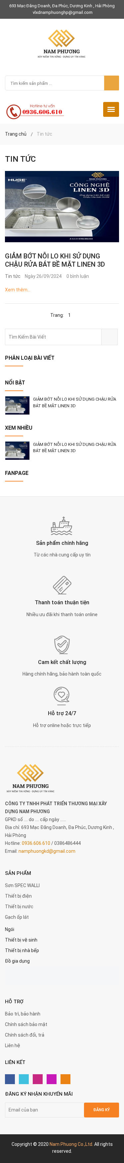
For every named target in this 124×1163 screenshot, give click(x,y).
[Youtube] (38, 1079)
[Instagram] (52, 1079)
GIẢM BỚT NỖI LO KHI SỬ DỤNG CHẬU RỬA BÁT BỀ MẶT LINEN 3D (55, 260)
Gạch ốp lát (17, 917)
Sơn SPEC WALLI (22, 885)
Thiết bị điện (18, 896)
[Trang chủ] (62, 43)
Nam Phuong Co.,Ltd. (71, 1144)
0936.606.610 (36, 843)
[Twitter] (24, 1079)
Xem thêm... (17, 289)
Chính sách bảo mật (26, 1024)
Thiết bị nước (19, 906)
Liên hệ (12, 1045)
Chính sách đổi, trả (24, 1035)
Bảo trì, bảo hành (22, 1013)
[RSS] (65, 1079)
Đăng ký (101, 1110)
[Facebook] (10, 1079)
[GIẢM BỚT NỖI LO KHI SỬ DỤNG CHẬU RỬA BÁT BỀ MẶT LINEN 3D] (62, 206)
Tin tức (13, 276)
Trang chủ (15, 134)
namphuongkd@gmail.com (47, 851)
